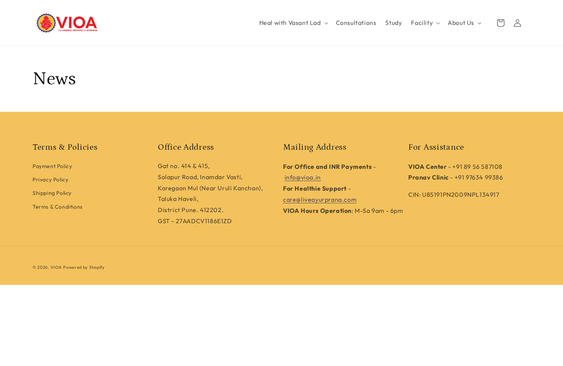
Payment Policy (52, 166)
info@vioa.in (303, 177)
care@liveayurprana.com (320, 199)
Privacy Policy (50, 179)
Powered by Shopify (84, 267)
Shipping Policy (52, 193)
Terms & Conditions (58, 206)
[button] (293, 22)
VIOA (56, 267)
